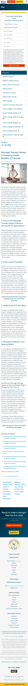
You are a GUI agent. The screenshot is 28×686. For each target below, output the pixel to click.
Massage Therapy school (13, 425)
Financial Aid (14, 618)
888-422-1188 (15, 684)
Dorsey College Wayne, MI (11, 131)
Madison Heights (14, 561)
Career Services (14, 620)
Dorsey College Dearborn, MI (12, 113)
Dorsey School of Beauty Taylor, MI (13, 135)
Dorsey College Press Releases (13, 109)
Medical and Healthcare (14, 595)
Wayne (14, 572)
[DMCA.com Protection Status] (14, 672)
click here (21, 636)
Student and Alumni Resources (13, 105)
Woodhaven (14, 574)
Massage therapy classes (15, 204)
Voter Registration (8, 676)
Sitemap (15, 676)
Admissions (14, 616)
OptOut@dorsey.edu (12, 63)
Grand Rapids (14, 565)
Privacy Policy (20, 676)
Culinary (14, 599)
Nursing (14, 597)
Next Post (19, 488)
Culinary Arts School (9, 93)
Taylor (14, 585)
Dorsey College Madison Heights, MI (13, 118)
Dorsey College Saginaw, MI (11, 123)
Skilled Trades (14, 604)
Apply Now (19, 1)
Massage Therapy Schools (12, 476)
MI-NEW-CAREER (8, 76)
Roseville (14, 567)
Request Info (11, 1)
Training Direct (14, 588)
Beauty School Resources (11, 85)
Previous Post (7, 491)
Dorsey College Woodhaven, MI (13, 127)
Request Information (14, 65)
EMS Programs (7, 101)
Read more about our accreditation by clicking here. (14, 661)
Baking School (7, 89)
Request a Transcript (14, 625)
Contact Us (14, 622)
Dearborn (14, 563)
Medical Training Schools (11, 81)
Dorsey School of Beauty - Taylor (14, 608)
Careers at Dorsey (14, 627)
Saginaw (14, 569)
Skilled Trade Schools (9, 97)
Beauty (14, 602)
